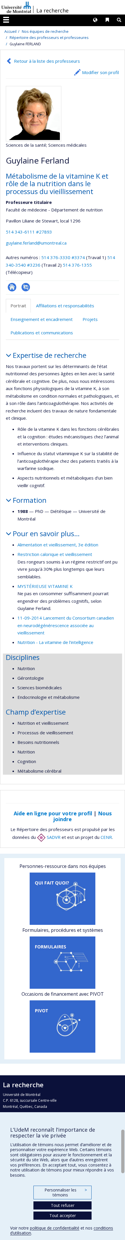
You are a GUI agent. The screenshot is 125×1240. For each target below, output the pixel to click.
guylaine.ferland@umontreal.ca (36, 243)
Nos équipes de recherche (45, 31)
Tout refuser (62, 1205)
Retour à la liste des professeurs (47, 61)
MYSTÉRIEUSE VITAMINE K (45, 586)
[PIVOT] (62, 1026)
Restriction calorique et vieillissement (54, 554)
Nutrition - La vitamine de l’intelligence (55, 642)
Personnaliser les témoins (65, 1192)
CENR (106, 837)
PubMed (25, 287)
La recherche (52, 10)
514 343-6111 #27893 (29, 232)
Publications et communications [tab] (41, 332)
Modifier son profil (100, 72)
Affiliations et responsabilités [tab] (65, 305)
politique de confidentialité (54, 1228)
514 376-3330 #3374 (63, 257)
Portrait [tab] (18, 305)
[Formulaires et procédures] (62, 962)
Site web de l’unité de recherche (12, 287)
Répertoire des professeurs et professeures (49, 37)
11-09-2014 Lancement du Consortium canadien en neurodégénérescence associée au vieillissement (65, 625)
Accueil (10, 31)
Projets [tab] (90, 319)
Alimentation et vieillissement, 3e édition (57, 545)
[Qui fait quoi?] (62, 899)
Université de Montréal (16, 7)
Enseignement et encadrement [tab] (41, 319)
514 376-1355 (77, 265)
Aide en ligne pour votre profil (53, 813)
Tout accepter (62, 1215)
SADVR (53, 837)
